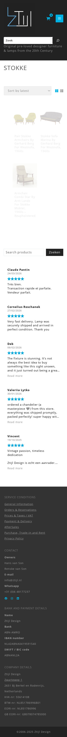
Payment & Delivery (18, 521)
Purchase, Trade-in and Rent (24, 532)
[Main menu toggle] (59, 18)
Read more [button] (15, 376)
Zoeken (54, 252)
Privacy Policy (14, 538)
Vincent (13, 436)
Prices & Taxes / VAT (18, 515)
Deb (10, 344)
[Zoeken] (57, 40)
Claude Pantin (18, 269)
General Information (18, 504)
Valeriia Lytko (18, 390)
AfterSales (11, 527)
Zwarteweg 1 (13, 680)
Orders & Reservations (20, 510)
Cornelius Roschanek (23, 307)
